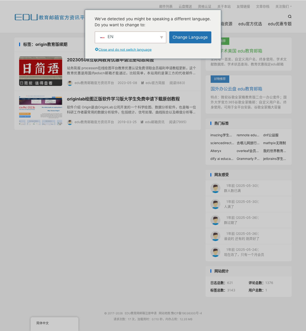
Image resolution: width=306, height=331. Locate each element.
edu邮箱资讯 (152, 122)
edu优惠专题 (280, 23)
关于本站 (224, 6)
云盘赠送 (185, 6)
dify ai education (222, 159)
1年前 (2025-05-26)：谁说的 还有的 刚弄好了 (242, 236)
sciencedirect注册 (222, 143)
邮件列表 (166, 6)
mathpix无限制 (274, 143)
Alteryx (215, 151)
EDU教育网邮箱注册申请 (52, 17)
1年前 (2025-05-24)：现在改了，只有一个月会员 (244, 252)
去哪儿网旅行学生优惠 (249, 143)
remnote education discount (249, 135)
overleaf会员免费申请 (249, 151)
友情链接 (243, 6)
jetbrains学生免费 (275, 159)
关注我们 (282, 6)
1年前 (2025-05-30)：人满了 (242, 204)
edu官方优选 (250, 23)
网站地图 (164, 313)
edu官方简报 (153, 83)
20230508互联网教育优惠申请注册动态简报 (110, 59)
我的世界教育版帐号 (275, 151)
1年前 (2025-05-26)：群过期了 (242, 220)
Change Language (190, 37)
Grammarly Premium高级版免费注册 (249, 159)
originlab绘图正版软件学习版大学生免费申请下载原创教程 (123, 98)
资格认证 (204, 6)
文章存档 (262, 6)
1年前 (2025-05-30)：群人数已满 (242, 188)
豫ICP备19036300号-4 (186, 313)
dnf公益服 (271, 135)
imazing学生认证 (222, 135)
